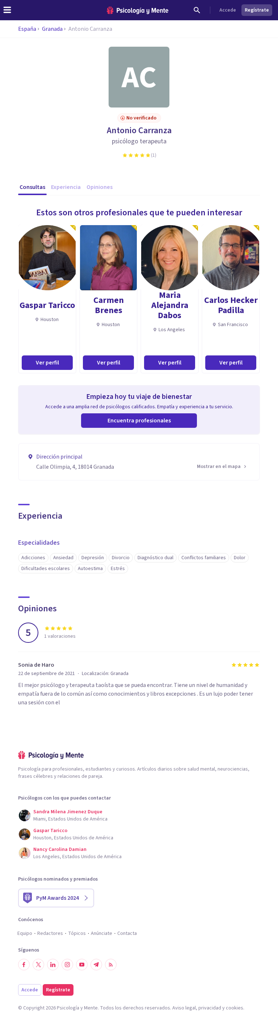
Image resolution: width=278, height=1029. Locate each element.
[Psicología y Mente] (137, 10)
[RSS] (111, 964)
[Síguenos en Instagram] (67, 964)
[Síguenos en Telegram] (96, 964)
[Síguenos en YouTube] (82, 964)
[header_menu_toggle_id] (7, 10)
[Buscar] (197, 10)
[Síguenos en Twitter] (38, 964)
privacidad (209, 1008)
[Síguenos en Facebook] (24, 964)
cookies (234, 1008)
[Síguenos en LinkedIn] (53, 964)
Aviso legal (184, 1008)
